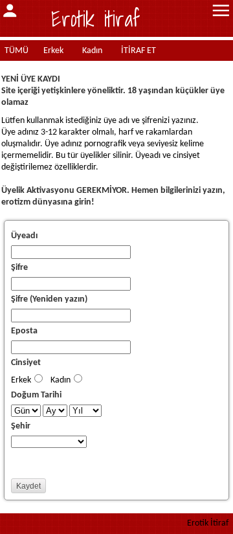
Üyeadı (24, 236)
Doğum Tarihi (36, 395)
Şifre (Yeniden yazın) (49, 299)
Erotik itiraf (95, 18)
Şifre (19, 268)
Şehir (20, 426)
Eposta (24, 331)
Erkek (53, 51)
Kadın (92, 51)
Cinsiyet (26, 363)
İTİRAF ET (138, 51)
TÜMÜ (16, 51)
